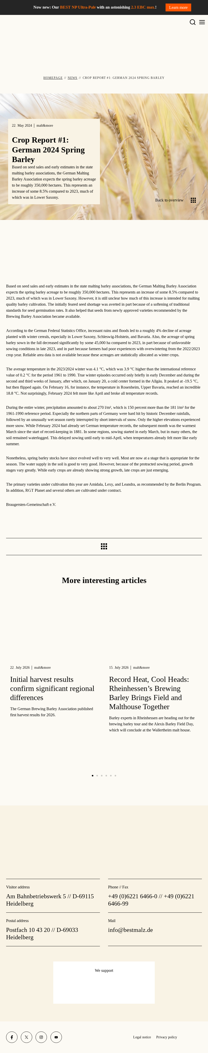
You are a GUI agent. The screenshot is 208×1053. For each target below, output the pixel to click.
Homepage (53, 78)
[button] (92, 775)
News (72, 78)
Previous (8, 545)
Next (199, 547)
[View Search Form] (192, 22)
